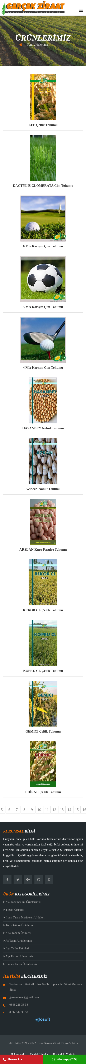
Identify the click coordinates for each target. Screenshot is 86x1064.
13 (62, 809)
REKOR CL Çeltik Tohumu (43, 610)
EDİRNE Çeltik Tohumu (43, 792)
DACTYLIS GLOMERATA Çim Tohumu (43, 185)
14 (69, 809)
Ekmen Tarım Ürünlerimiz (21, 964)
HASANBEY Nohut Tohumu (43, 428)
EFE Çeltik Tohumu (43, 125)
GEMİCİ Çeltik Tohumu (43, 731)
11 (47, 809)
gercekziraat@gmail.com (24, 997)
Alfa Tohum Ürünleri (18, 933)
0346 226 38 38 (18, 1004)
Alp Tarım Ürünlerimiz (19, 956)
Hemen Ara (14, 1059)
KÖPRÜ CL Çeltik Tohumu (43, 670)
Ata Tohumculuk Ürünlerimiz (22, 902)
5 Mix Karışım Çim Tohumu (43, 306)
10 (39, 809)
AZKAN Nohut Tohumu (43, 488)
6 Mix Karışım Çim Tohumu (43, 246)
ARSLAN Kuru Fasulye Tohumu (43, 549)
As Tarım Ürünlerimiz (18, 940)
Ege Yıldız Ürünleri (17, 948)
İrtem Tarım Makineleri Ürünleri (24, 917)
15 (77, 809)
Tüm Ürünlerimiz (37, 44)
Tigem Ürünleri (14, 909)
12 (54, 809)
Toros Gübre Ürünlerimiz (20, 925)
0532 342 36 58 (18, 1012)
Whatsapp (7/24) (66, 1059)
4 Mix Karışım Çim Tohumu (43, 367)
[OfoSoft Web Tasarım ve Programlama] (43, 1019)
